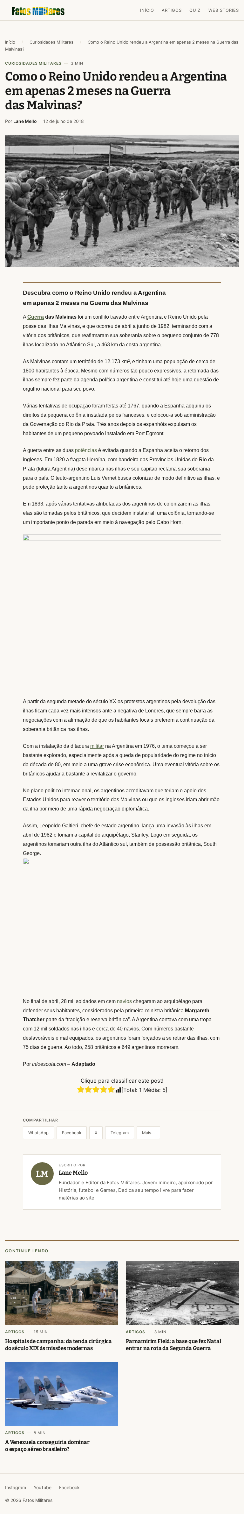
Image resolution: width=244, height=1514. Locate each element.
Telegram (120, 1132)
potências (86, 450)
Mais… (148, 1132)
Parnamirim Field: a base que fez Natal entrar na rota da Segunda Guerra (173, 1345)
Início (147, 10)
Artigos (172, 10)
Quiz (194, 10)
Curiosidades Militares (51, 42)
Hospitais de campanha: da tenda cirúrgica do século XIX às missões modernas (58, 1345)
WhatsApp (38, 1132)
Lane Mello (25, 121)
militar (97, 746)
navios (124, 1001)
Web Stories (223, 10)
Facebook (71, 1132)
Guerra (35, 317)
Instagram (15, 1487)
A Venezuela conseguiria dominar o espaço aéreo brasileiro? (47, 1446)
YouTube (42, 1487)
